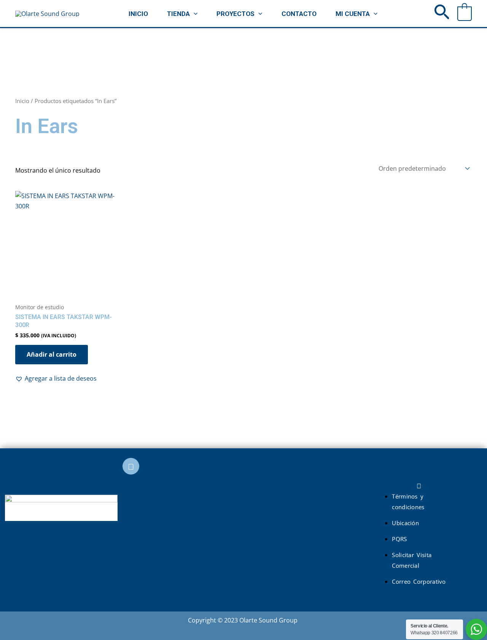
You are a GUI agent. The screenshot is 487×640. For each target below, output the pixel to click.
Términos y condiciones (408, 501)
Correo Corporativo (419, 581)
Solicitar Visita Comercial (411, 560)
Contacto (299, 13)
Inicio (138, 13)
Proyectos (235, 13)
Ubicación (405, 523)
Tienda (178, 13)
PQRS (399, 539)
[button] (193, 13)
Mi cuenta (353, 13)
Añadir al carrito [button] (51, 354)
